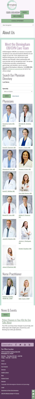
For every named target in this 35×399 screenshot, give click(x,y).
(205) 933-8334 (13, 12)
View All (5, 315)
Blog (2, 375)
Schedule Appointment (17, 21)
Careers (24, 12)
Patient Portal (5, 378)
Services (3, 369)
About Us (3, 363)
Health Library (5, 372)
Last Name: (6, 82)
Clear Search (15, 96)
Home (2, 361)
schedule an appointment (15, 69)
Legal (2, 387)
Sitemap (3, 381)
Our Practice (4, 366)
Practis (17, 393)
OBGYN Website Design (7, 393)
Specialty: (5, 89)
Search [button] (7, 96)
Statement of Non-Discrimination (10, 390)
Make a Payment (17, 16)
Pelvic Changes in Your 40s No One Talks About (16, 321)
